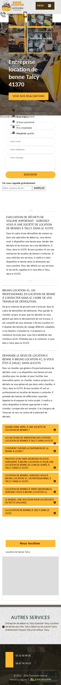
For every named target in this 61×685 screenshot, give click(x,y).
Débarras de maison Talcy (43, 627)
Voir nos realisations (28, 96)
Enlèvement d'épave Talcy (18, 630)
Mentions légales (18, 680)
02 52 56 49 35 (14, 14)
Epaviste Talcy (42, 623)
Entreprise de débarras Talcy (20, 623)
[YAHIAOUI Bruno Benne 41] (13, 5)
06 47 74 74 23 (35, 14)
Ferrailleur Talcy (40, 630)
